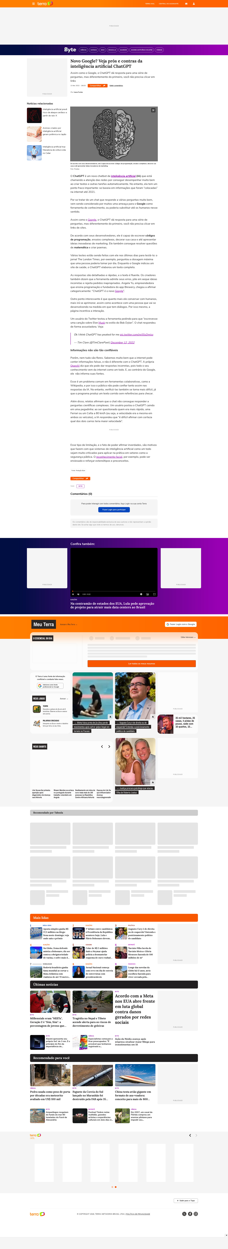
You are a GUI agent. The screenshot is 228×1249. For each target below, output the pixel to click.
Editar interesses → (188, 637)
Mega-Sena (47, 925)
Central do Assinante (168, 4)
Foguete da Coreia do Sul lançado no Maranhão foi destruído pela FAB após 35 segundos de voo (89, 1095)
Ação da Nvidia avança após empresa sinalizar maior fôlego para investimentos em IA (135, 1042)
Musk (102, 322)
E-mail (186, 4)
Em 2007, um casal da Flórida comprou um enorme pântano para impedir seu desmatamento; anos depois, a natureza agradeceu (141, 1116)
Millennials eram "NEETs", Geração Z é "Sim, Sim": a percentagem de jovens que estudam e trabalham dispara (48, 1022)
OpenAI (75, 366)
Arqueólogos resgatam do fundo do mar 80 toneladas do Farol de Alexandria (57, 1116)
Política (131, 925)
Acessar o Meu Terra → (68, 624)
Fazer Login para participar (114, 509)
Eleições (73, 600)
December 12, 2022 (122, 342)
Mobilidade (47, 964)
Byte (80, 486)
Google (92, 220)
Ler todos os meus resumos (141, 663)
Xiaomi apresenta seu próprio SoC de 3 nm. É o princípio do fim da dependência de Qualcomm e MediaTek (58, 1043)
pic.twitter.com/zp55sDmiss (136, 334)
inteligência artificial (123, 176)
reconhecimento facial (109, 457)
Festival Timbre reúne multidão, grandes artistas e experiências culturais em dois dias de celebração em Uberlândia (100, 1116)
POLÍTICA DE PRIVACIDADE (138, 1214)
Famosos (131, 964)
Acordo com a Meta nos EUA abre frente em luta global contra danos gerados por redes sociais (135, 1009)
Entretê (131, 945)
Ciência (91, 1036)
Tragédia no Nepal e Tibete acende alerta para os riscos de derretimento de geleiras (92, 1022)
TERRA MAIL (150, 4)
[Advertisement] (178, 1042)
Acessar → (64, 698)
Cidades (89, 945)
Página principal (45, 4)
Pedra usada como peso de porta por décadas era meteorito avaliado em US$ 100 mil (50, 1095)
